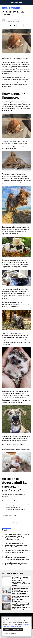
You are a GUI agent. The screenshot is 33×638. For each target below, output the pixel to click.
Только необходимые (10, 633)
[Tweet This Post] (14, 25)
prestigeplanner (13, 20)
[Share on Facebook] (10, 25)
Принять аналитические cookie (13, 629)
